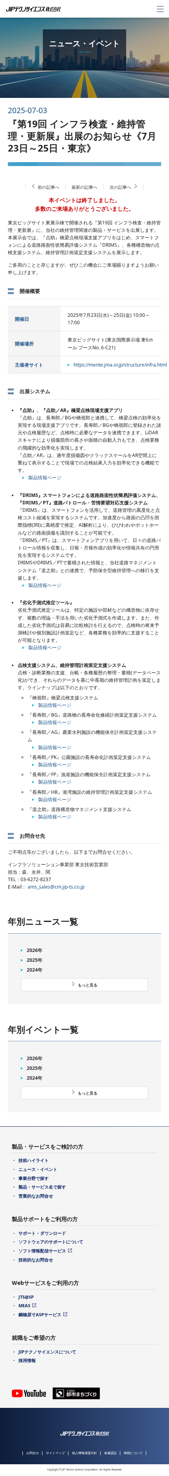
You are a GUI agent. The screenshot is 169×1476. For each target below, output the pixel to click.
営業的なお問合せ (35, 1196)
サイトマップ (55, 1453)
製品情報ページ (44, 477)
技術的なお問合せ (35, 1260)
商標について (133, 1453)
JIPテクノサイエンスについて (47, 1352)
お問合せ (32, 1453)
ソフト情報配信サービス (42, 1251)
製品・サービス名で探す (42, 1187)
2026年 (34, 950)
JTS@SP (26, 1297)
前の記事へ (48, 187)
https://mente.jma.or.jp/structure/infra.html (120, 364)
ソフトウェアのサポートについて (50, 1242)
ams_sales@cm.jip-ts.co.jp (56, 886)
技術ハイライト (33, 1160)
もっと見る (87, 985)
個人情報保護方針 (84, 1453)
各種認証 (110, 1453)
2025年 (34, 960)
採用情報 (27, 1360)
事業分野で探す (33, 1178)
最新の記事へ (84, 187)
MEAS (24, 1305)
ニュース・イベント (37, 1169)
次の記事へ (120, 187)
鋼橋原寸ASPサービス (39, 1314)
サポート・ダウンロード (42, 1233)
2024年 (34, 970)
